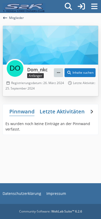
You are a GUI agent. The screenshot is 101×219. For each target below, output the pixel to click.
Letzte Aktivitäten (62, 111)
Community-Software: (50, 211)
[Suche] (68, 6)
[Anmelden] (81, 6)
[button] (58, 72)
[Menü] (94, 6)
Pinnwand (21, 111)
